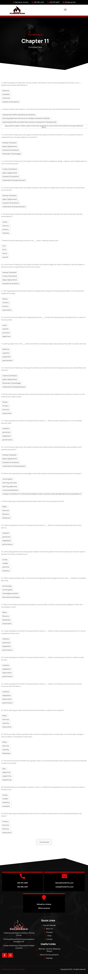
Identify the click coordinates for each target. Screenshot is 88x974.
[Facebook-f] (4, 955)
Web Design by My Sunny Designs (13, 969)
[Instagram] (10, 955)
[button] (65, 9)
